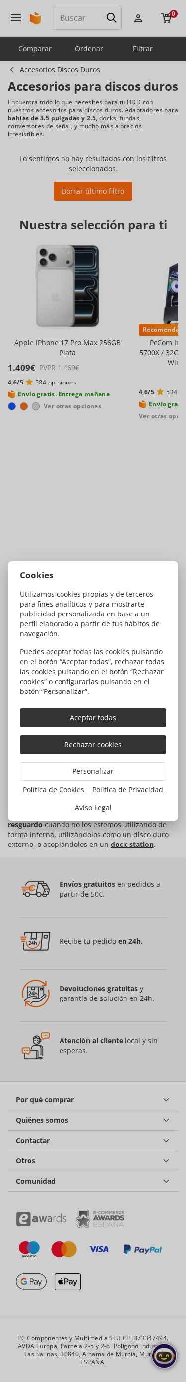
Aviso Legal (93, 807)
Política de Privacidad (127, 789)
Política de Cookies (53, 789)
